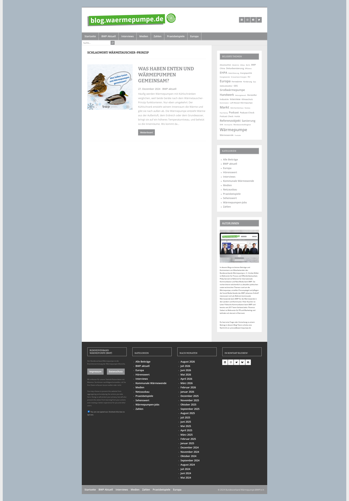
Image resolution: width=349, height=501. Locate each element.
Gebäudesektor (226, 86)
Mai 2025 (185, 426)
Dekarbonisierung (235, 68)
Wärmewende (227, 135)
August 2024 (187, 464)
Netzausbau (230, 189)
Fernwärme (237, 81)
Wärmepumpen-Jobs (235, 202)
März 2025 (186, 434)
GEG (236, 85)
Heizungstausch (240, 95)
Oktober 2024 (188, 456)
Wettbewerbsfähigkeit (242, 124)
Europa (225, 81)
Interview (235, 99)
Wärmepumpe (233, 129)
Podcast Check (226, 116)
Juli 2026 (185, 366)
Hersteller (252, 95)
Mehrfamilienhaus (236, 108)
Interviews (229, 176)
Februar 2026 (188, 387)
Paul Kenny (224, 113)
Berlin (248, 65)
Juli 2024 (185, 469)
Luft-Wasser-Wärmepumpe (241, 103)
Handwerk (227, 95)
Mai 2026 (185, 374)
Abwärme (235, 65)
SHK (221, 124)
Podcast (234, 112)
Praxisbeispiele (232, 193)
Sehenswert (230, 198)
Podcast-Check (247, 112)
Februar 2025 (188, 438)
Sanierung (248, 121)
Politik (237, 116)
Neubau (247, 108)
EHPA (223, 73)
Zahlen (227, 206)
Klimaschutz (247, 99)
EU (249, 77)
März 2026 (186, 383)
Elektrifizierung (233, 73)
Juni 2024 (185, 473)
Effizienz (248, 68)
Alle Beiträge (230, 159)
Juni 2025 (185, 421)
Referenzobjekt (230, 121)
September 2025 (189, 409)
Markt (224, 107)
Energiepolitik (246, 73)
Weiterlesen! (146, 132)
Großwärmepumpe (232, 90)
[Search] (113, 43)
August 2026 (187, 361)
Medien (227, 185)
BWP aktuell (169, 88)
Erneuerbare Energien (239, 77)
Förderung (247, 82)
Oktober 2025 (188, 404)
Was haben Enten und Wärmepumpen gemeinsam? (166, 75)
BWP (253, 64)
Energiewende (225, 77)
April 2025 (186, 430)
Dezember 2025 (189, 396)
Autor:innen (230, 223)
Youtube (238, 135)
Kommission (224, 103)
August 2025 (187, 413)
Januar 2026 (187, 391)
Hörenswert (230, 172)
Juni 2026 (185, 370)
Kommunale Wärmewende (238, 180)
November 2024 (189, 451)
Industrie (224, 99)
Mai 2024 (185, 477)
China (222, 68)
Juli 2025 (185, 417)
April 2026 (186, 378)
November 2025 (189, 400)
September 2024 (189, 460)
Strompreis (228, 125)
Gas (254, 82)
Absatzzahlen (225, 65)
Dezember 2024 (189, 447)
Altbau (242, 65)
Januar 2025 (187, 443)
